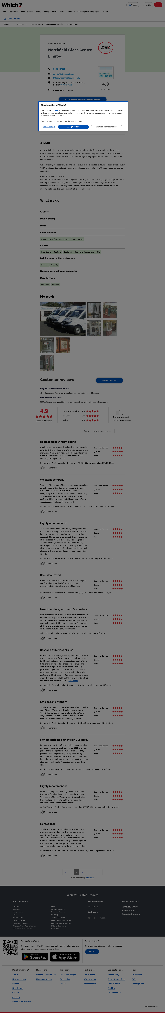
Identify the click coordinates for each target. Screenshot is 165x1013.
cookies (55, 110)
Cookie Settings (49, 127)
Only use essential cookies (106, 127)
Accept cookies (73, 127)
